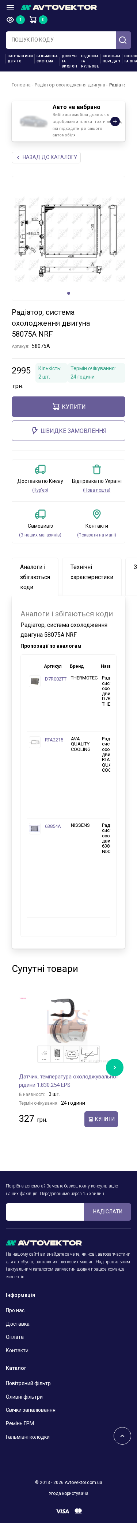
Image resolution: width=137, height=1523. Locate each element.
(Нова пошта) (96, 490)
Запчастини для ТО (20, 58)
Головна (21, 85)
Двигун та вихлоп (69, 61)
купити (74, 406)
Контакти (17, 1350)
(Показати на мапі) (96, 535)
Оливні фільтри (24, 1397)
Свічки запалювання (31, 1410)
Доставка (18, 1324)
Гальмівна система (47, 58)
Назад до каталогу (50, 157)
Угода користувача (68, 1493)
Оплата (15, 1337)
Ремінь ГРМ (20, 1423)
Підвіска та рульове (90, 61)
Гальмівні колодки (28, 1437)
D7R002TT (55, 679)
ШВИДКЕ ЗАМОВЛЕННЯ (74, 430)
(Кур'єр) (40, 490)
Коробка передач (112, 58)
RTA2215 (54, 740)
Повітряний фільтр (28, 1383)
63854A (53, 826)
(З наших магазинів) (40, 535)
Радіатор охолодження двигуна (70, 85)
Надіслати (107, 1211)
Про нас (15, 1310)
